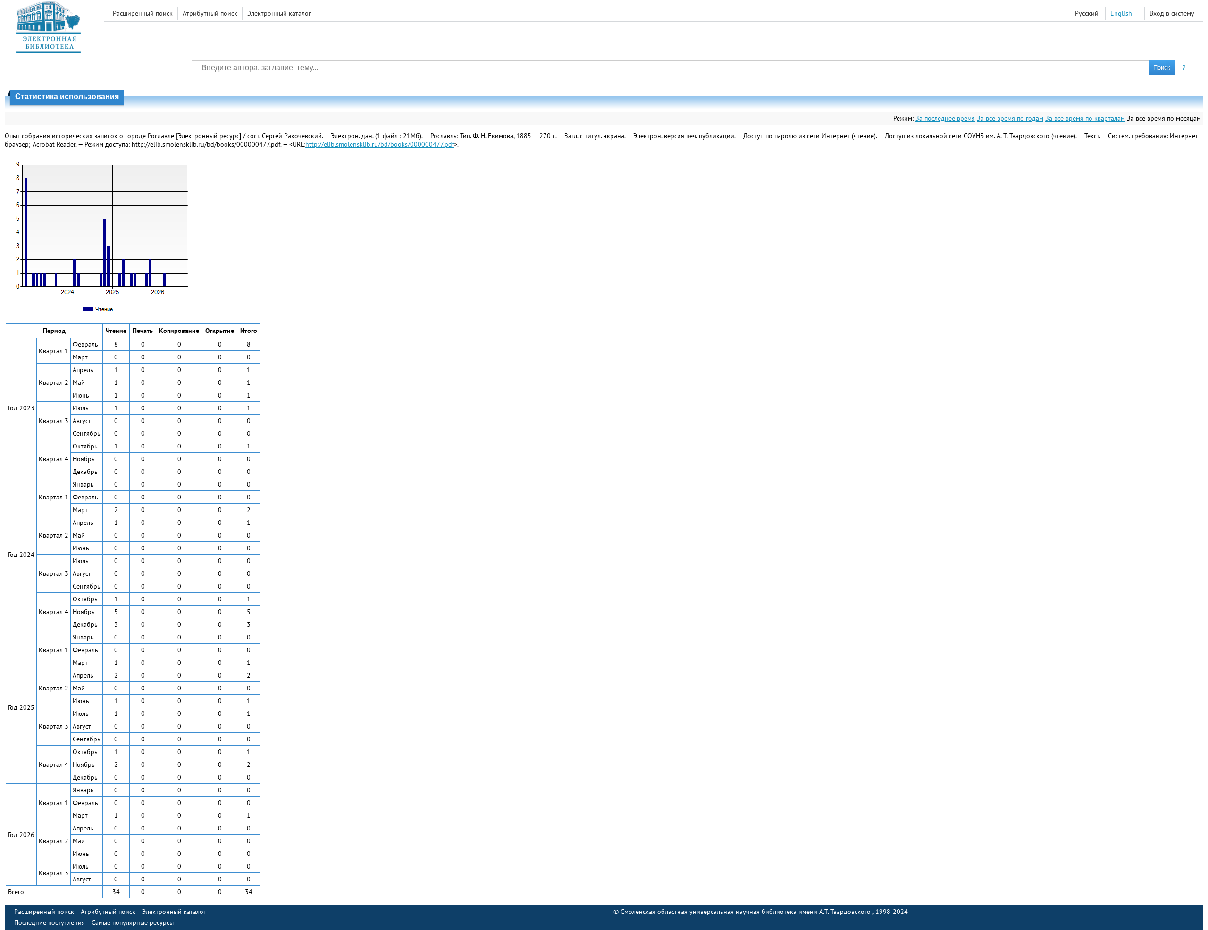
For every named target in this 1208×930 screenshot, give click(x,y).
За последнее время (945, 118)
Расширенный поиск (143, 13)
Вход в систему (1171, 13)
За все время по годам (1010, 118)
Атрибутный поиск (210, 13)
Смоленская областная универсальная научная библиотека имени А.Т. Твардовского (746, 911)
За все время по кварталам (1085, 118)
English (1121, 13)
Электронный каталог (279, 13)
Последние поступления (49, 922)
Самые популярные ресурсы (133, 922)
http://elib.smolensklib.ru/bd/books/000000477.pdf (379, 144)
